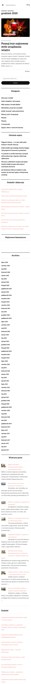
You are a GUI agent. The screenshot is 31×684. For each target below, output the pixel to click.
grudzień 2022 (5, 345)
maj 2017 (4, 437)
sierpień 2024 (5, 302)
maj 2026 (4, 269)
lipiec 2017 (4, 430)
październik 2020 (6, 407)
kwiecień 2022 (5, 371)
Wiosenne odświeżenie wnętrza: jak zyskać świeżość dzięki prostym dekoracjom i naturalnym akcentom (14, 164)
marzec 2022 (5, 374)
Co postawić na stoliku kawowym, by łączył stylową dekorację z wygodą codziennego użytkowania (14, 156)
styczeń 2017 (5, 450)
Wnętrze (3, 118)
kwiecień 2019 (5, 427)
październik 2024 (6, 295)
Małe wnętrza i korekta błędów (10, 104)
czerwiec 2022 (5, 364)
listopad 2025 (5, 285)
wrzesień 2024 (5, 298)
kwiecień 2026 (5, 272)
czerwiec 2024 (5, 305)
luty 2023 (4, 338)
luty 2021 (4, 394)
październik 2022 (6, 351)
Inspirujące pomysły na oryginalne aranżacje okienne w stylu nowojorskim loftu (13, 627)
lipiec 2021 (4, 384)
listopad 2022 (5, 348)
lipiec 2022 (4, 361)
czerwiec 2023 (5, 325)
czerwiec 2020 (5, 410)
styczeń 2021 (5, 397)
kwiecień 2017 (5, 440)
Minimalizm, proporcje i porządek (11, 108)
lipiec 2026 (4, 262)
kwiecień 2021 (5, 391)
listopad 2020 (5, 404)
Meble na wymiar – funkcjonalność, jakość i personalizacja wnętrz (15, 467)
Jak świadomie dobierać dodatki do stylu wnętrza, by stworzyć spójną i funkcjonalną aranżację (14, 172)
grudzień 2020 (5, 400)
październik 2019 (6, 424)
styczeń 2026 (5, 282)
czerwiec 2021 (5, 387)
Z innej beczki (5, 124)
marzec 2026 (5, 275)
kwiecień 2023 (5, 331)
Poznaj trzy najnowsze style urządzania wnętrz (14, 47)
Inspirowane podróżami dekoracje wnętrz (14, 196)
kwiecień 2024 (5, 308)
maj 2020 (4, 414)
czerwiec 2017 (5, 433)
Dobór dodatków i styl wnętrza (10, 101)
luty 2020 (4, 420)
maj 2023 (4, 328)
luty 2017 (4, 447)
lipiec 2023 (4, 321)
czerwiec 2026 (5, 266)
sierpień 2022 (5, 358)
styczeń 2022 (5, 381)
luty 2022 (4, 377)
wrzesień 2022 (5, 354)
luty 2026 (4, 279)
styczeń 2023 (5, 341)
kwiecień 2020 (5, 417)
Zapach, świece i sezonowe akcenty (12, 127)
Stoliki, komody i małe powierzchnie (12, 111)
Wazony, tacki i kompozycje (9, 114)
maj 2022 (4, 368)
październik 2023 (6, 318)
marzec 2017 (5, 443)
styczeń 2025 (5, 292)
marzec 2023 (5, 335)
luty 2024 (4, 312)
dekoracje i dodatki (9, 34)
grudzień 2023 (5, 315)
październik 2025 (6, 289)
